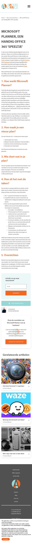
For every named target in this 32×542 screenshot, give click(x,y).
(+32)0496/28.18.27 (16, 511)
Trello (25, 66)
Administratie (16, 470)
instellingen (27, 525)
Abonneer (16, 293)
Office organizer (16, 473)
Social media (16, 476)
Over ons (16, 498)
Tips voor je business (12, 18)
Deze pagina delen (17, 303)
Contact (16, 501)
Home (3, 18)
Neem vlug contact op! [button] (16, 342)
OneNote (6, 62)
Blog (16, 495)
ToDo (2, 60)
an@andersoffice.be (16, 513)
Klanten (16, 492)
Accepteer (5, 539)
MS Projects (26, 60)
